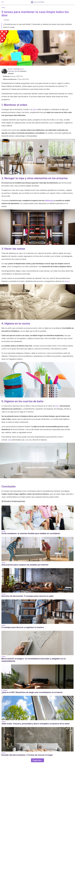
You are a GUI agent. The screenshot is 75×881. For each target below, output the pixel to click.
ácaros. (67, 281)
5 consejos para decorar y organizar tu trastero (22, 627)
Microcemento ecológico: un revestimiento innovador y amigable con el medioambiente (33, 660)
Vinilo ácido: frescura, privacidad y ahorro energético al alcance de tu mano (35, 724)
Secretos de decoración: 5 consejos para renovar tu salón (27, 596)
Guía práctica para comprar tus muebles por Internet (24, 565)
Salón (3, 531)
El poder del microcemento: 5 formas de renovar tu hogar (27, 755)
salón (35, 109)
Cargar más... (37, 760)
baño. (57, 406)
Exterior (4, 690)
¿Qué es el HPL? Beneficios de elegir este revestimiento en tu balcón (32, 692)
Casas (3, 7)
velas (10, 440)
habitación (49, 200)
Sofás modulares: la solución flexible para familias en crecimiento (30, 533)
